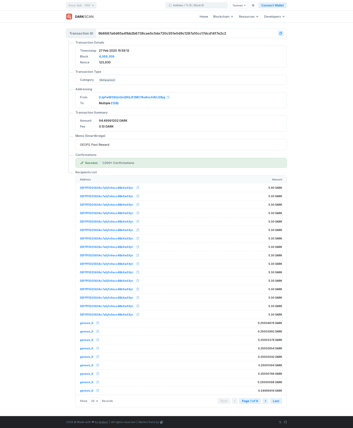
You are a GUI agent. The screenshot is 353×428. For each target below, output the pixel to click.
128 (114, 103)
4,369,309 (106, 56)
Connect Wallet (272, 5)
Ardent (103, 422)
